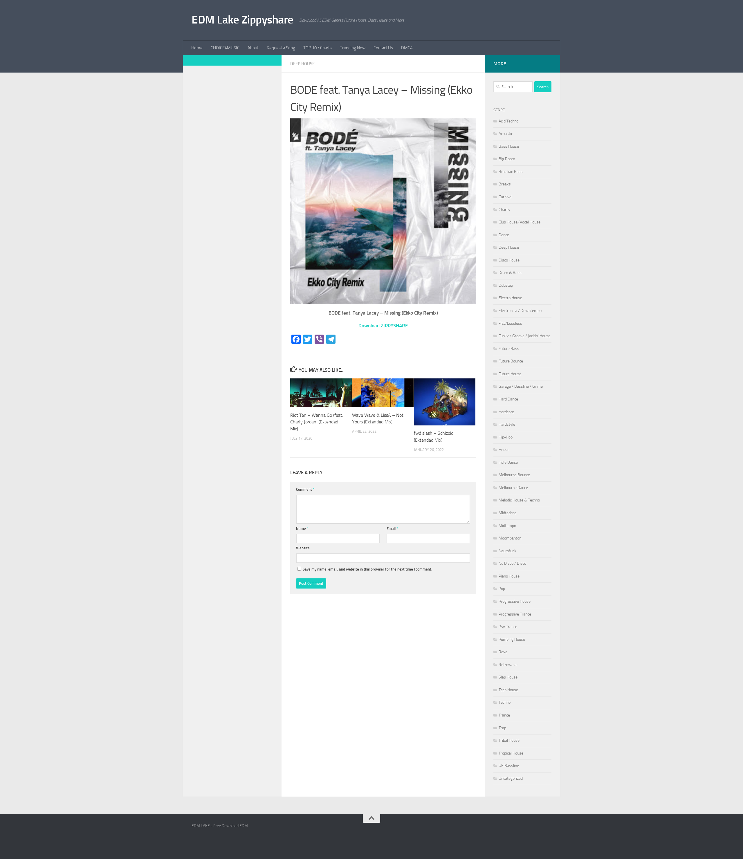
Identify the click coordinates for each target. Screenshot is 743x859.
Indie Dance (508, 462)
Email (392, 528)
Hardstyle (507, 424)
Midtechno (507, 512)
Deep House (302, 63)
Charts (504, 209)
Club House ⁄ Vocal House (519, 222)
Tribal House (509, 740)
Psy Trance (508, 626)
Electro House (510, 297)
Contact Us (383, 47)
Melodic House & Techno (519, 500)
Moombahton (510, 538)
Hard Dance (508, 399)
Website (303, 548)
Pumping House (512, 639)
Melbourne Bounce (514, 474)
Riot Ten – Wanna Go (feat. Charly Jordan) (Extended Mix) (316, 422)
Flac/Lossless (510, 323)
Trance (504, 715)
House (504, 449)
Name (302, 528)
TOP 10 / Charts (317, 47)
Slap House (508, 677)
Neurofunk (507, 550)
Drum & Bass (510, 272)
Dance (504, 234)
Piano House (509, 576)
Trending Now (352, 47)
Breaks (505, 184)
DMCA (407, 47)
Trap (502, 728)
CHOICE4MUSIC (225, 47)
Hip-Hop (506, 437)
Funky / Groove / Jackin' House (524, 335)
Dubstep (506, 285)
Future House (510, 373)
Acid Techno (508, 121)
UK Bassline (509, 765)
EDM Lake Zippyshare (242, 19)
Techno (505, 702)
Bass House (509, 146)
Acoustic (506, 133)
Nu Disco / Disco (512, 563)
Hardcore (506, 411)
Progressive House (515, 601)
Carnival (505, 196)
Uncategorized (511, 778)
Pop (502, 588)
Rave (503, 651)
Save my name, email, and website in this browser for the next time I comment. (367, 569)
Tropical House (511, 753)
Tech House (508, 689)
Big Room (507, 158)
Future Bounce (511, 361)
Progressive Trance (515, 614)
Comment (305, 489)
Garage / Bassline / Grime (521, 386)
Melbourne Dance (513, 487)
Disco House (509, 260)
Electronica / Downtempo (520, 310)
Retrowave (508, 664)
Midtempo (507, 525)
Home (197, 47)
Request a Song (281, 47)
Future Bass (509, 348)
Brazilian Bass (511, 171)
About (253, 47)
